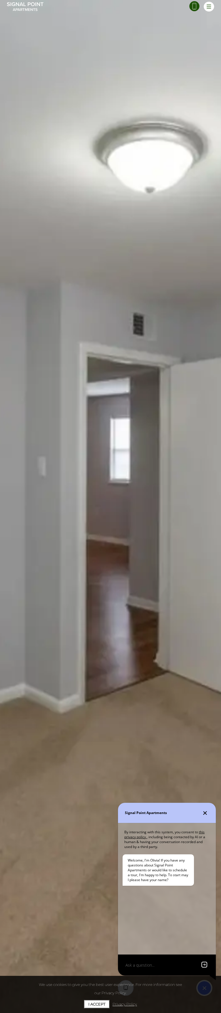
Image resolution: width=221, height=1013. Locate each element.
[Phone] (194, 6)
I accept (96, 1004)
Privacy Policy (125, 1004)
